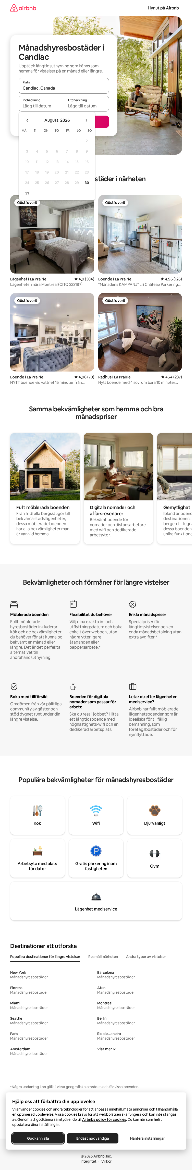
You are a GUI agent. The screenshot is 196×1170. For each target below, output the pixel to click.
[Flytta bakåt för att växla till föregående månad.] (27, 120)
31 (27, 193)
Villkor (106, 1161)
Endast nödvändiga (92, 1138)
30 (87, 182)
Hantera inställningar (147, 1138)
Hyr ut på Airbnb (163, 8)
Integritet (88, 1161)
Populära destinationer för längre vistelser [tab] (45, 956)
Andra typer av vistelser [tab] (146, 956)
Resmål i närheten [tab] (103, 956)
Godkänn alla (38, 1138)
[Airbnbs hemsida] (23, 8)
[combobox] (64, 88)
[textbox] (41, 106)
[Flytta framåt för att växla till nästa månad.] (86, 120)
